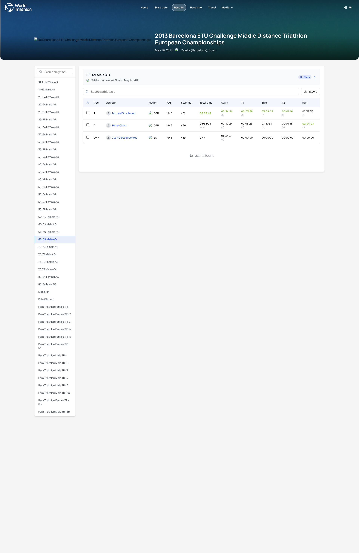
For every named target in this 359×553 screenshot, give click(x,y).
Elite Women (45, 299)
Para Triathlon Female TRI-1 (54, 306)
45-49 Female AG (48, 172)
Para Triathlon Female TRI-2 (54, 314)
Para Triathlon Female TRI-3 (54, 321)
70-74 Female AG (48, 247)
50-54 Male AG (47, 194)
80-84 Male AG (47, 284)
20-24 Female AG (48, 97)
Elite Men (43, 291)
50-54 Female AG (48, 187)
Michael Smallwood (123, 113)
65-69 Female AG (48, 232)
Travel (212, 7)
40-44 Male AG (47, 164)
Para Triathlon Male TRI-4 (53, 378)
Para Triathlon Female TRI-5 (54, 336)
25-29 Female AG (48, 112)
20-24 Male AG (47, 104)
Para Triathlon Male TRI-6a (54, 393)
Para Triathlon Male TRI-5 (53, 385)
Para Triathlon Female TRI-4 (54, 329)
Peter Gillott (119, 125)
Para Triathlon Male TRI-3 (53, 370)
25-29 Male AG (47, 119)
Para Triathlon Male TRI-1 (52, 355)
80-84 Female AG (48, 276)
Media (225, 7)
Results (179, 7)
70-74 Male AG (47, 254)
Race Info (196, 7)
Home (144, 7)
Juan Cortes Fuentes (124, 137)
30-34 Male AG (47, 134)
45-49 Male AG (47, 179)
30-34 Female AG (48, 127)
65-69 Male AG (47, 239)
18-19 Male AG (46, 89)
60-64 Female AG (48, 217)
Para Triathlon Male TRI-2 (53, 363)
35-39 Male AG (47, 149)
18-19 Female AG (48, 82)
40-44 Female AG (48, 157)
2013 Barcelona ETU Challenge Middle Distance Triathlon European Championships (231, 39)
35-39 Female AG (48, 142)
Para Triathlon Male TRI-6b (54, 411)
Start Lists (161, 7)
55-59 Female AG (48, 202)
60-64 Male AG (47, 224)
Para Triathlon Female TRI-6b (53, 402)
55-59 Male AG (47, 209)
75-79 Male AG (47, 269)
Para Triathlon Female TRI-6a (53, 346)
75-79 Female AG (48, 261)
